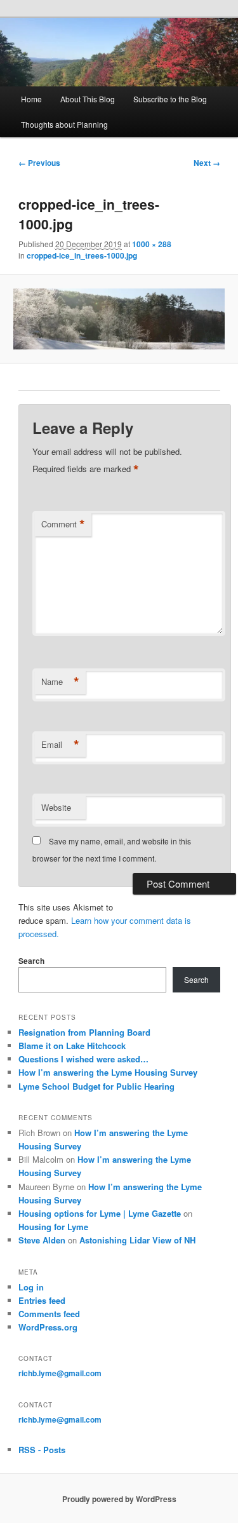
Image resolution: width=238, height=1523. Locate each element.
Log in (31, 1287)
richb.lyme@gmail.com (60, 1373)
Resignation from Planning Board (84, 1032)
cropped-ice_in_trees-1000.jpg (82, 255)
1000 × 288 (151, 244)
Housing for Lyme (53, 1227)
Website (56, 807)
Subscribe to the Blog (170, 98)
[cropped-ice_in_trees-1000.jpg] (118, 318)
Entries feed (41, 1300)
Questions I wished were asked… (83, 1059)
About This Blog (87, 98)
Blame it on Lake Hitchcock (72, 1045)
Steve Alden (41, 1240)
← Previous (39, 162)
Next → (207, 162)
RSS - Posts (41, 1450)
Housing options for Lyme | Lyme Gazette (99, 1213)
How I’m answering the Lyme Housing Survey (107, 1072)
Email (60, 744)
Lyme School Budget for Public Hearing (96, 1086)
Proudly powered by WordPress (119, 1499)
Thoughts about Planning (64, 124)
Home (31, 98)
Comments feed (49, 1314)
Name (60, 682)
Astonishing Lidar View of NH (137, 1240)
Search (31, 960)
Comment (63, 524)
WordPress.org (47, 1327)
